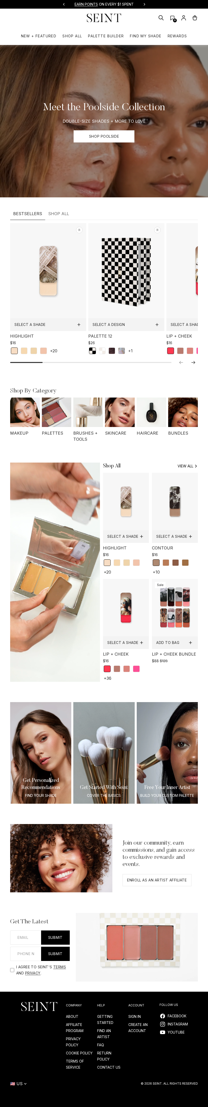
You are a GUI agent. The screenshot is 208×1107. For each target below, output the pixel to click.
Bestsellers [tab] (27, 213)
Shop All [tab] (58, 213)
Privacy (33, 973)
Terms (59, 967)
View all (185, 466)
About (72, 1016)
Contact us (108, 1067)
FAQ (100, 1045)
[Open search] (161, 18)
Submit (55, 937)
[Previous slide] (63, 4)
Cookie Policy (79, 1053)
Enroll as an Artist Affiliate (157, 880)
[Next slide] (144, 4)
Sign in (134, 1016)
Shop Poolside (104, 136)
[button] (172, 18)
